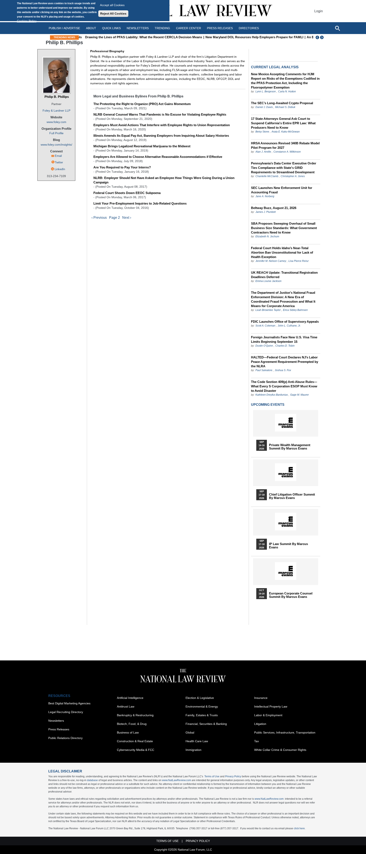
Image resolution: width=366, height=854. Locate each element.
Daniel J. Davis (264, 107)
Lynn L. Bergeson (265, 91)
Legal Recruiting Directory (65, 712)
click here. (299, 828)
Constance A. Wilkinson (287, 151)
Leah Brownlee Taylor (268, 310)
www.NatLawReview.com (176, 780)
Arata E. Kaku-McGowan (286, 131)
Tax (256, 741)
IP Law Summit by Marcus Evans (288, 545)
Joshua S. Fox (283, 370)
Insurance (261, 698)
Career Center (188, 28)
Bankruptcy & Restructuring (135, 715)
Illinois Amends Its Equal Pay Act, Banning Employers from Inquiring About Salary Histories (161, 135)
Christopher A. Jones (293, 176)
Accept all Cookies (112, 5)
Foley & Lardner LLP (56, 110)
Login (318, 11)
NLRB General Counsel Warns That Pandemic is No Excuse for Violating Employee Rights (159, 114)
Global (190, 732)
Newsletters (138, 28)
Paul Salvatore (263, 370)
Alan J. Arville (263, 151)
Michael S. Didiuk (285, 107)
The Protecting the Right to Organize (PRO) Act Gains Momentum (142, 104)
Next (322, 37)
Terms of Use (211, 776)
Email (58, 155)
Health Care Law (197, 741)
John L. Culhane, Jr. (289, 325)
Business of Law (128, 732)
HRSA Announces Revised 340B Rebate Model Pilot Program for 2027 (285, 145)
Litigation (260, 724)
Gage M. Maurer (299, 394)
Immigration (193, 750)
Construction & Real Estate (135, 741)
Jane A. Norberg (264, 196)
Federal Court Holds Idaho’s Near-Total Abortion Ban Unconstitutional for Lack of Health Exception (282, 252)
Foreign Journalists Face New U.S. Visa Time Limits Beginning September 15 (284, 339)
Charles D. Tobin (285, 345)
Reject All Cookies (113, 13)
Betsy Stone (262, 131)
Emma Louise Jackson (268, 281)
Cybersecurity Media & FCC (135, 750)
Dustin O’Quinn (264, 345)
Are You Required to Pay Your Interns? (122, 167)
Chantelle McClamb (266, 176)
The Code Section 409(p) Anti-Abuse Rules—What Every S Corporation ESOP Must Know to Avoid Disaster (284, 386)
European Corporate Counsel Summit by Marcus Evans (290, 595)
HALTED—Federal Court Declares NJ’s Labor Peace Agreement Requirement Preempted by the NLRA (284, 361)
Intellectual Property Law (270, 706)
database (92, 780)
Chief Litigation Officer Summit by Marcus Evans (292, 496)
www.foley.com (56, 122)
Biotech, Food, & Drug (132, 724)
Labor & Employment (268, 715)
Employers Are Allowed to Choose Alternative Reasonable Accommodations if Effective (157, 157)
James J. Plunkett (265, 211)
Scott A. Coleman (265, 325)
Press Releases (58, 729)
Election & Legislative (200, 698)
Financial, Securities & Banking (206, 724)
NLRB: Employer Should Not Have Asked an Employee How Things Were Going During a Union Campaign (163, 180)
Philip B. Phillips (56, 96)
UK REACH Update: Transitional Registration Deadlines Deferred (284, 275)
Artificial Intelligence (130, 698)
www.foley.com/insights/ (56, 144)
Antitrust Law (125, 706)
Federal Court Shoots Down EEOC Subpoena (127, 193)
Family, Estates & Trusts (202, 715)
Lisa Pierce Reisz (298, 261)
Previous (317, 37)
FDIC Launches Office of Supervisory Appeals (285, 321)
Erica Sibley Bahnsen (295, 310)
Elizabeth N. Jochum (267, 236)
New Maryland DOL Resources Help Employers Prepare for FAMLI (250, 37)
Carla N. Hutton (287, 91)
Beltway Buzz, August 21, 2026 (273, 208)
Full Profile (56, 133)
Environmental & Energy (202, 706)
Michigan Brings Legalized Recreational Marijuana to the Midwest (141, 146)
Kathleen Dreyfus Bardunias (271, 394)
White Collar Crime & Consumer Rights (280, 750)
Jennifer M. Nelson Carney (270, 261)
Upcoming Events (267, 404)
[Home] (183, 11)
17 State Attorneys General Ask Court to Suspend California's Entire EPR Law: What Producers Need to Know (283, 123)
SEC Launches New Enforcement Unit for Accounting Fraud (281, 190)
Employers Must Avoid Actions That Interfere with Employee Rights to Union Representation (161, 125)
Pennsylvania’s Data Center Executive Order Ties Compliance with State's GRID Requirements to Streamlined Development (283, 167)
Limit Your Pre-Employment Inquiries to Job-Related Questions (140, 203)
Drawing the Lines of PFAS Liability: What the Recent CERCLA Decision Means (139, 37)
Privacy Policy (233, 776)
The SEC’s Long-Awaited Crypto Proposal (282, 103)
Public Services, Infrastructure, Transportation (284, 732)
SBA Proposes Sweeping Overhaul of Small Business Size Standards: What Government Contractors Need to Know (284, 228)
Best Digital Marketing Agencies (69, 703)
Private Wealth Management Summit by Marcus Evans (289, 446)
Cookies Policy (26, 21)
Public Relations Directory (65, 738)
